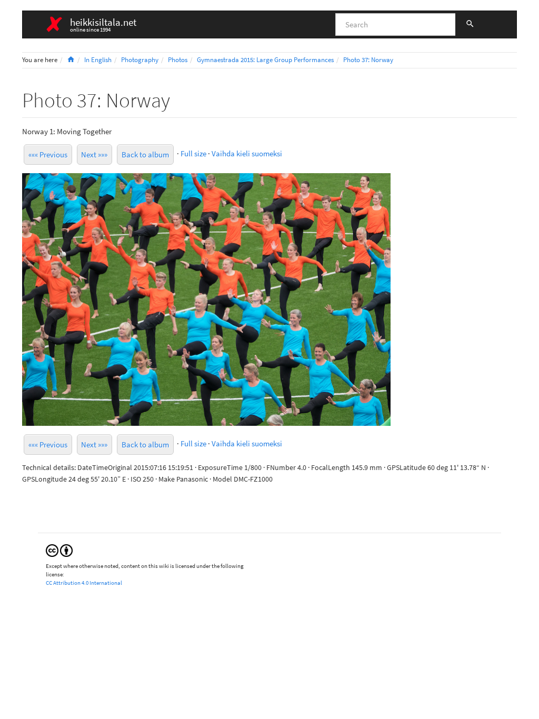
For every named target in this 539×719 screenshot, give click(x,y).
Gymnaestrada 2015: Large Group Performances (265, 59)
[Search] (470, 24)
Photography (139, 59)
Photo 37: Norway (368, 59)
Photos (177, 59)
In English (98, 59)
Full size (193, 153)
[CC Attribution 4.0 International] (59, 549)
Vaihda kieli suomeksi (247, 153)
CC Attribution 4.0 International (84, 582)
